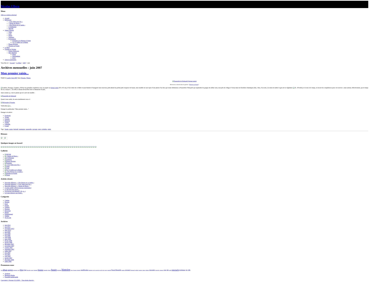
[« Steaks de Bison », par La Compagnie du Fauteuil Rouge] (5, 147)
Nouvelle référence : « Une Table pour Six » (18, 184)
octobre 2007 (9, 247)
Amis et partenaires (10, 60)
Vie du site (8, 218)
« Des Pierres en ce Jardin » (16, 25)
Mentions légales (10, 275)
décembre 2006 (9, 260)
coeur (32, 270)
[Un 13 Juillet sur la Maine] (11, 147)
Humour (7, 209)
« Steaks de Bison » (14, 23)
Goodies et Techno (10, 49)
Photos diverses (13, 44)
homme (75, 270)
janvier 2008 (8, 242)
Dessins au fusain (193, 84)
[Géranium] (80, 147)
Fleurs (10, 35)
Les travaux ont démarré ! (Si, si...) (15, 191)
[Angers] (3, 147)
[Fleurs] (7, 175)
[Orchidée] (86, 147)
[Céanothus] (63, 147)
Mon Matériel (12, 53)
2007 (24, 63)
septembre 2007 (9, 249)
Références (8, 20)
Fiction (7, 205)
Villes (10, 32)
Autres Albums (9, 30)
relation (147, 270)
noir (94, 270)
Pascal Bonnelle (116, 270)
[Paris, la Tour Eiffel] (61, 147)
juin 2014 (7, 225)
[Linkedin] (5, 139)
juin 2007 (7, 253)
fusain (6, 129)
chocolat (28, 270)
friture (49, 270)
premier (140, 270)
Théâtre (7, 216)
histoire (66, 269)
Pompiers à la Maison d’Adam (21, 40)
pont (39, 129)
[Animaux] (8, 159)
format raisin (54, 88)
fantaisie (35, 270)
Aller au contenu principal (9, 15)
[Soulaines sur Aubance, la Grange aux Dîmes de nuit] (22, 147)
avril (19, 270)
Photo (14, 54)
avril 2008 (8, 237)
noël (101, 270)
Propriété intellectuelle (11, 277)
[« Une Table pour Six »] (12, 165)
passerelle (29, 129)
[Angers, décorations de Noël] (44, 147)
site (168, 270)
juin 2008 (7, 234)
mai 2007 (7, 254)
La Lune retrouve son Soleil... (14, 193)
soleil (170, 270)
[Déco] (42, 147)
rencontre (152, 270)
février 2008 (8, 241)
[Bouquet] (21, 147)
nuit (103, 270)
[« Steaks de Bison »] (11, 156)
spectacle (175, 270)
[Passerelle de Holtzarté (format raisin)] (184, 81)
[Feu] (36, 147)
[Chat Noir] (32, 147)
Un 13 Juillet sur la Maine (20, 42)
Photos (28, 78)
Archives (7, 273)
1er (1, 270)
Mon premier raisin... (15, 73)
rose (165, 270)
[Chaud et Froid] (19, 147)
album (5, 270)
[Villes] (7, 166)
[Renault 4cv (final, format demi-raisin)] (70, 147)
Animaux (11, 37)
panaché (109, 270)
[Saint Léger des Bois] (28, 147)
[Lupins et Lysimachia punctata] (49, 147)
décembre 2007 (9, 244)
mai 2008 (7, 235)
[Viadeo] (2, 139)
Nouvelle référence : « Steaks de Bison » (17, 186)
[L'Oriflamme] (9, 158)
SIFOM (10, 28)
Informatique (16, 56)
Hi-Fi (14, 58)
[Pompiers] (8, 163)
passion (123, 270)
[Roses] (69, 147)
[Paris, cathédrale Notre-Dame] (1, 147)
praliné (136, 270)
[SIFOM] (92, 147)
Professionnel (9, 214)
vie (186, 270)
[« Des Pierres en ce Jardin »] (14, 172)
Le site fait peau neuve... (12, 189)
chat (25, 270)
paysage (34, 129)
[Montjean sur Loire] (47, 147)
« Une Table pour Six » (15, 21)
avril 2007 (8, 256)
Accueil (7, 18)
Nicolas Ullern (10, 6)
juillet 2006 (8, 261)
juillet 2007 (8, 251)
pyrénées (44, 129)
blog (21, 270)
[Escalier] (34, 147)
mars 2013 (8, 230)
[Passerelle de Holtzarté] (8, 96)
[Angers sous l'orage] (13, 147)
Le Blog (7, 47)
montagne (22, 129)
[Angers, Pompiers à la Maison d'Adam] (7, 147)
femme (40, 270)
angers (10, 270)
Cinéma (7, 200)
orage (105, 270)
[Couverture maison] (76, 147)
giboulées (59, 270)
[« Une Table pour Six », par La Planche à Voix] (17, 147)
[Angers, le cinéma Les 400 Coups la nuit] (26, 147)
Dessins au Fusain (13, 46)
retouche (157, 270)
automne (15, 270)
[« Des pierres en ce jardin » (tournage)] (40, 147)
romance (161, 270)
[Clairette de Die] (53, 147)
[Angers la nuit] (65, 147)
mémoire (91, 270)
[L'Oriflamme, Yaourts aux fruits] (9, 147)
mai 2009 (7, 232)
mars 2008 (8, 239)
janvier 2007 (8, 258)
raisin (49, 129)
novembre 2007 (9, 246)
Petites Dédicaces (13, 51)
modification (84, 270)
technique (182, 270)
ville (189, 270)
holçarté (15, 129)
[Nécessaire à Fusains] (8, 102)
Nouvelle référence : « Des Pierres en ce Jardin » (19, 182)
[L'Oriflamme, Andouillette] (55, 147)
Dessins (23, 78)
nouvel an (97, 270)
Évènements (12, 39)
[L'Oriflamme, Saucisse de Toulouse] (57, 147)
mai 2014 (7, 227)
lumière (78, 270)
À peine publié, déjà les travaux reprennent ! (18, 188)
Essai (6, 204)
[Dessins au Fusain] (11, 173)
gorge (11, 129)
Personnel (8, 211)
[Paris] (72, 147)
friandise (45, 270)
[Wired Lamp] (67, 147)
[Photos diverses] (10, 161)
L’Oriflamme (12, 27)
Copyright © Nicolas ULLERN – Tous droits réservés (17, 280)
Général (7, 207)
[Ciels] (7, 168)
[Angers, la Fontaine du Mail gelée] (90, 147)
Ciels (10, 34)
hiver (72, 270)
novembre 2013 (9, 228)
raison (143, 270)
